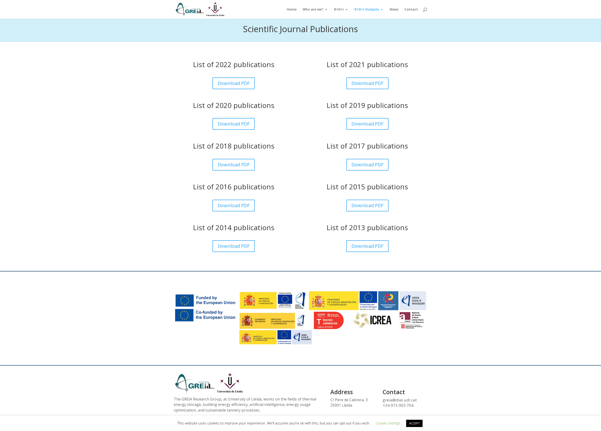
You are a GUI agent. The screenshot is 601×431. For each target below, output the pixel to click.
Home (292, 9)
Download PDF (234, 83)
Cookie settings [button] (388, 423)
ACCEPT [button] (414, 423)
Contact (411, 9)
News (394, 9)
